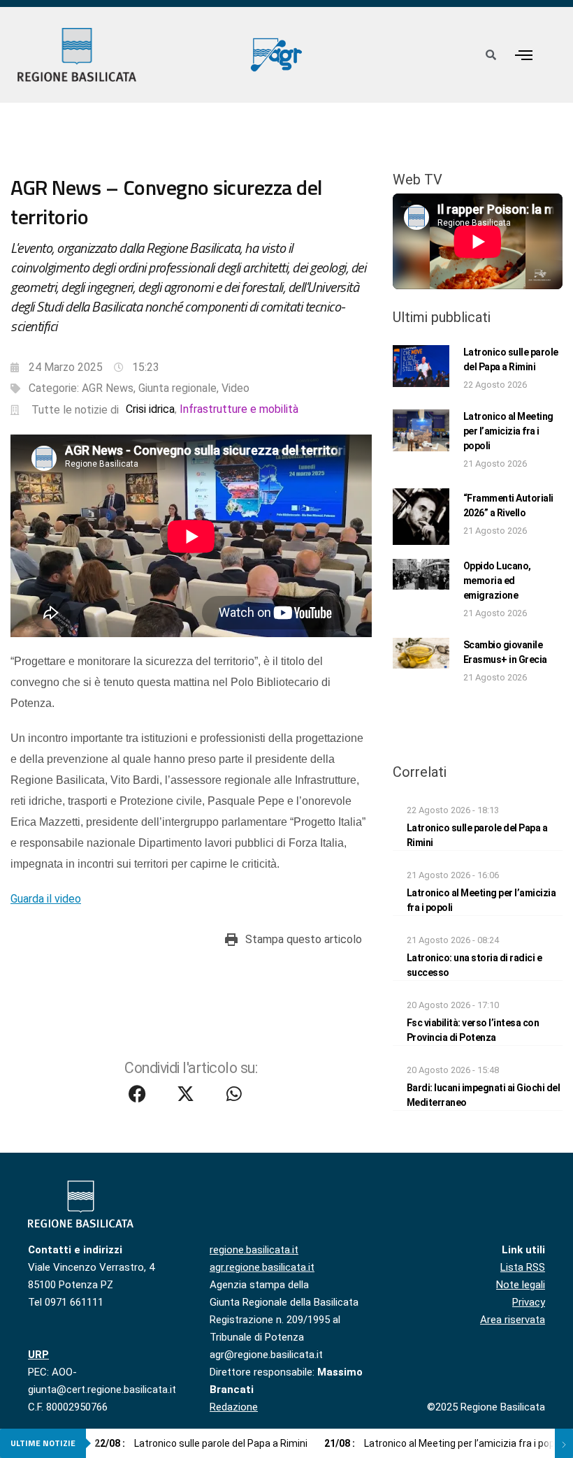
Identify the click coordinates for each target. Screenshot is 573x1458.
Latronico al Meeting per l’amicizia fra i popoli (508, 431)
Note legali (520, 1284)
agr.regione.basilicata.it (262, 1267)
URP (38, 1354)
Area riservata (512, 1319)
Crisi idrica (150, 409)
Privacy (528, 1302)
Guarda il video (45, 898)
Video (235, 388)
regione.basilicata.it (254, 1250)
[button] (524, 55)
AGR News (107, 388)
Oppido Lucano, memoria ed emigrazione (497, 580)
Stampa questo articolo (303, 939)
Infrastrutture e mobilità (239, 409)
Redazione (234, 1407)
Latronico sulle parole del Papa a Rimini (200, 1443)
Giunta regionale (177, 388)
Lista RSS (522, 1267)
